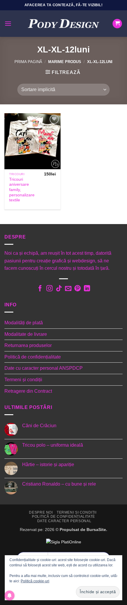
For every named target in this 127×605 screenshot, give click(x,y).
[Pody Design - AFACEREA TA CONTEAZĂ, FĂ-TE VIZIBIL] (63, 24)
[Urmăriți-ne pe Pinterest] (77, 288)
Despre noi (41, 512)
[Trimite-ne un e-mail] (68, 288)
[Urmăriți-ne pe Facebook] (40, 288)
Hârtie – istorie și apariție (48, 464)
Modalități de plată (23, 322)
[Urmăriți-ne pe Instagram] (49, 288)
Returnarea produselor (28, 345)
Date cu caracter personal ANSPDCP (43, 368)
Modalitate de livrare (25, 334)
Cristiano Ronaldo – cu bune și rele (59, 483)
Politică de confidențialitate (32, 356)
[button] (8, 23)
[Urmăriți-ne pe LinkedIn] (87, 288)
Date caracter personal (64, 521)
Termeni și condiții (23, 379)
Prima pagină (28, 62)
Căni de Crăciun (39, 425)
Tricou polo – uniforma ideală (52, 445)
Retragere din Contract (28, 391)
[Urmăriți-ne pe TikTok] (59, 288)
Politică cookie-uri (35, 581)
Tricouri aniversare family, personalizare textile (22, 190)
